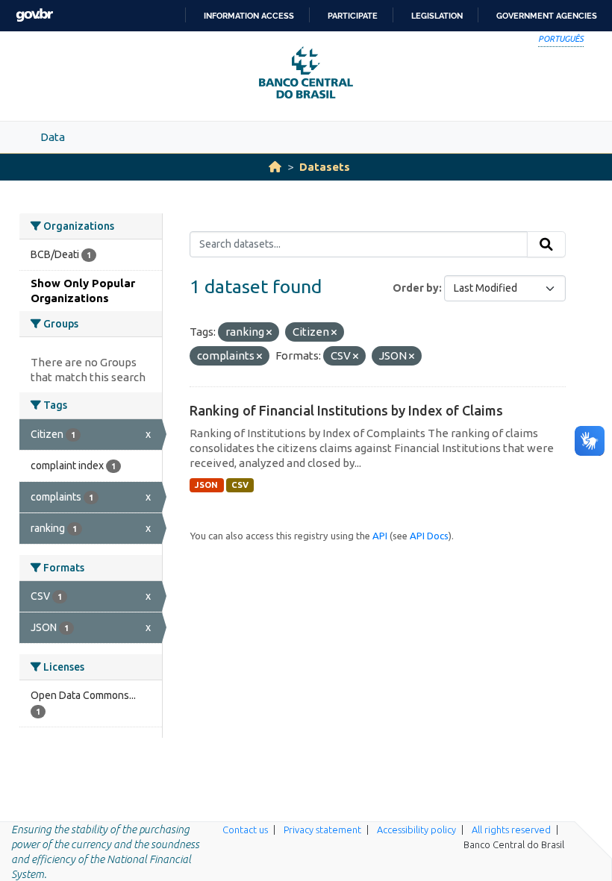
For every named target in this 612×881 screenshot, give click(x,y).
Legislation (437, 15)
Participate (353, 15)
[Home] (275, 166)
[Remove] (269, 332)
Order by (416, 288)
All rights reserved (511, 829)
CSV (240, 484)
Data (52, 137)
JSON (206, 484)
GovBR (34, 15)
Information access (249, 15)
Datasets (324, 166)
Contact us (245, 829)
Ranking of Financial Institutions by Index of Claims (346, 410)
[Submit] (546, 244)
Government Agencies (546, 15)
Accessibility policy (416, 829)
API (379, 535)
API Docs (429, 535)
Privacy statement (322, 829)
